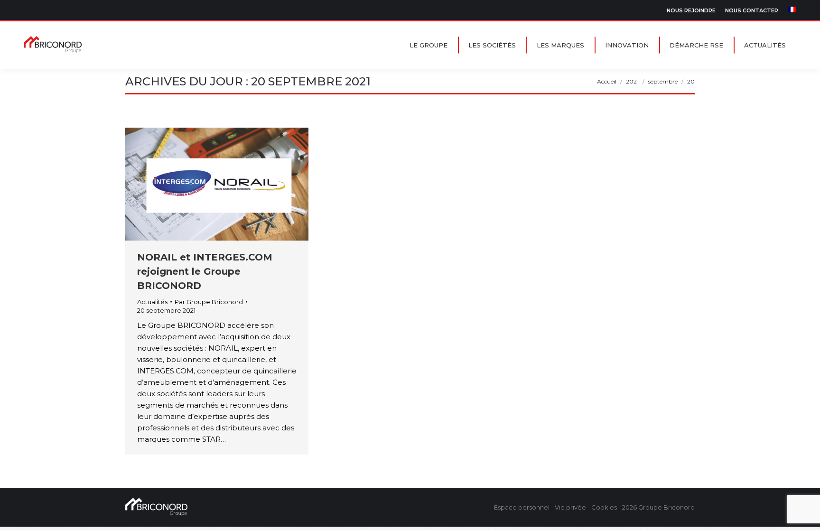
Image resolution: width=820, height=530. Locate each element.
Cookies (604, 507)
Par (209, 302)
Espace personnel (522, 507)
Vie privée (570, 507)
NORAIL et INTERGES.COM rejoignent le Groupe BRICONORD (204, 271)
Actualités (152, 302)
